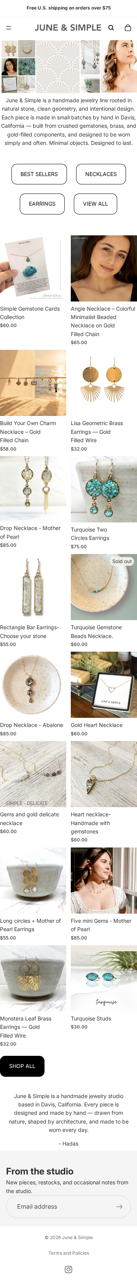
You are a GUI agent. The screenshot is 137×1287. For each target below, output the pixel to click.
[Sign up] (119, 1207)
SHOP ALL (22, 1066)
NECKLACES (101, 174)
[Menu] (9, 27)
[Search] (111, 27)
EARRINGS (42, 203)
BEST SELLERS (39, 174)
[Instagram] (68, 1269)
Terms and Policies (68, 1253)
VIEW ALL (95, 203)
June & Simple (77, 1237)
